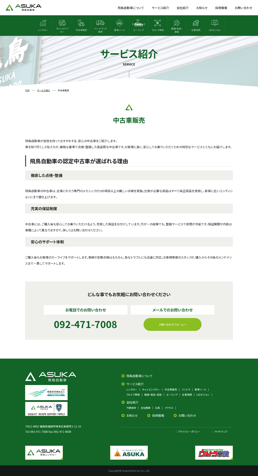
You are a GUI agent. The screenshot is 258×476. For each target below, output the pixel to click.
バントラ (186, 389)
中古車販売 (171, 389)
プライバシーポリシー (189, 431)
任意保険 (187, 394)
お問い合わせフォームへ (172, 324)
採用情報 (158, 415)
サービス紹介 (135, 384)
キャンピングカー (151, 389)
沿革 (157, 408)
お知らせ (132, 415)
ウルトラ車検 (133, 394)
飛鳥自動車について (139, 376)
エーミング (172, 394)
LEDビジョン (203, 394)
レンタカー (131, 389)
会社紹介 (132, 402)
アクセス (169, 408)
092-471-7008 (39, 432)
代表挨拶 (131, 408)
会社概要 (146, 408)
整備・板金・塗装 (153, 394)
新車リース (200, 389)
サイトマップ (221, 431)
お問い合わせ (187, 415)
